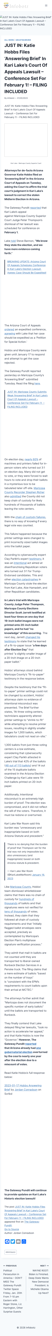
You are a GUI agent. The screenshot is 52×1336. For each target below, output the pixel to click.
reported (35, 207)
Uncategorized (23, 40)
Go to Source (11, 1229)
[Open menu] (46, 5)
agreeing (9, 333)
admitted (15, 496)
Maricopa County (20, 886)
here (37, 383)
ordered (9, 329)
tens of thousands (15, 911)
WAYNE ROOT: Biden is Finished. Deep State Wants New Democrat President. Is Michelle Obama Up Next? (39, 1279)
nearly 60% (31, 459)
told (13, 240)
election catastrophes (25, 579)
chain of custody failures (30, 517)
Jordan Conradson (26, 1089)
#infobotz (10, 1252)
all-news (9, 40)
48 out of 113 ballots (17, 765)
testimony (35, 558)
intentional (20, 563)
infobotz (10, 98)
